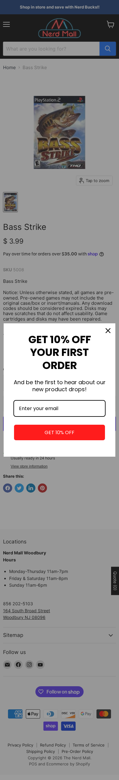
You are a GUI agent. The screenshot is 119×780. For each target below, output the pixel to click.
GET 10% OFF (59, 432)
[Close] (108, 330)
